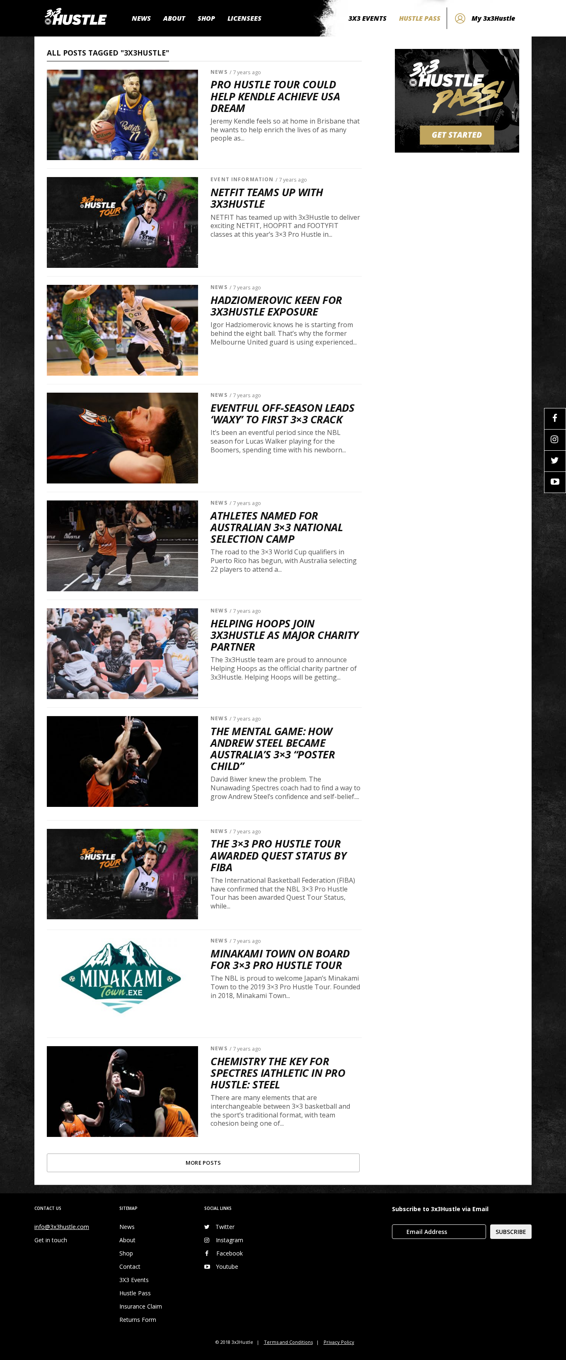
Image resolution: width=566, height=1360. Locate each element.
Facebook (229, 1253)
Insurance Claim (140, 1306)
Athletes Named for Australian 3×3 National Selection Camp (276, 527)
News (218, 71)
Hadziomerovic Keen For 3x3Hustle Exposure (276, 306)
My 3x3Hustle (493, 18)
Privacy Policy (339, 1342)
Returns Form (137, 1320)
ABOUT (174, 18)
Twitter (225, 1227)
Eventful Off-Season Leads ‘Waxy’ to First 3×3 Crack (282, 413)
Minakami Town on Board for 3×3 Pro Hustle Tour (280, 959)
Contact (129, 1266)
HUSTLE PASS (419, 18)
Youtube (227, 1266)
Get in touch (50, 1240)
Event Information (241, 179)
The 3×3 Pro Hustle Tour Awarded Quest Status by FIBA (278, 855)
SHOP (206, 18)
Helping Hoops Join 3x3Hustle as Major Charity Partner (284, 635)
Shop (126, 1253)
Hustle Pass (135, 1293)
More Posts (203, 1162)
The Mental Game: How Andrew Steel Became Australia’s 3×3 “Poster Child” (272, 749)
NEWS (141, 18)
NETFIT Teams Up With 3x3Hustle (266, 198)
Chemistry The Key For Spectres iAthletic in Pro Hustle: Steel (277, 1073)
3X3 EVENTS (367, 18)
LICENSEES (244, 18)
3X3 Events (134, 1280)
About (127, 1240)
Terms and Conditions (288, 1342)
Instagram (229, 1240)
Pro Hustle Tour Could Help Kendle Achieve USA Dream (275, 96)
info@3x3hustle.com (61, 1227)
